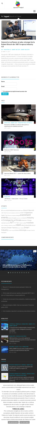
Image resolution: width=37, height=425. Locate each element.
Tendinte (33, 230)
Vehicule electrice (21, 336)
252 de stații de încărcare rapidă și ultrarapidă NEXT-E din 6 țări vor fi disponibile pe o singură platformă (21, 379)
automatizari (10, 210)
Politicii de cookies (18, 409)
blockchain (17, 210)
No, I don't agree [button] (24, 422)
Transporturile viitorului (25, 122)
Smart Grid (30, 365)
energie (18, 215)
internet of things (26, 220)
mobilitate (30, 223)
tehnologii (29, 230)
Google (14, 218)
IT (14, 223)
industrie (24, 218)
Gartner (10, 218)
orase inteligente (4, 225)
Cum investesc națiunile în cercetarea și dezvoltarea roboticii (19, 311)
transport (3, 232)
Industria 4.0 (7, 49)
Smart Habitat (13, 325)
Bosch (22, 210)
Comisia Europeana (11, 212)
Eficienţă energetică (15, 365)
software (16, 230)
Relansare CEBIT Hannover (11, 150)
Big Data (11, 346)
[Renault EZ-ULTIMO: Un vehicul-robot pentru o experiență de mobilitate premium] (18, 114)
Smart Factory (16, 49)
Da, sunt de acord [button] (13, 422)
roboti (18, 225)
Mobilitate (7, 122)
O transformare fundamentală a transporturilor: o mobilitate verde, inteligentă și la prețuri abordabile (22, 329)
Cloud (16, 346)
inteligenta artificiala (12, 220)
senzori (33, 225)
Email (2, 86)
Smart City (32, 324)
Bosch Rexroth (28, 210)
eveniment (25, 215)
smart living (11, 230)
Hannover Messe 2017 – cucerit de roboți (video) (17, 173)
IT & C (17, 223)
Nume (3, 81)
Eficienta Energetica (12, 215)
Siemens (4, 228)
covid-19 (22, 213)
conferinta (17, 212)
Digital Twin (4, 215)
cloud (5, 212)
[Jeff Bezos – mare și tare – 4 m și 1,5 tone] (18, 188)
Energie (24, 365)
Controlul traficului (15, 324)
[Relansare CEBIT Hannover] (18, 141)
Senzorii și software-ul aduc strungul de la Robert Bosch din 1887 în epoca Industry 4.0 (18, 44)
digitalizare (29, 213)
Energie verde (30, 373)
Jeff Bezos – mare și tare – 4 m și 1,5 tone (15, 198)
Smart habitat (21, 227)
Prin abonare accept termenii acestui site (15, 91)
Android (4, 210)
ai (1, 210)
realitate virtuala (12, 225)
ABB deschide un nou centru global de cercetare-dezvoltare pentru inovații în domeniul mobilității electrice (22, 339)
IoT (12, 222)
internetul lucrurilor (5, 223)
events (4, 217)
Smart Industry (25, 49)
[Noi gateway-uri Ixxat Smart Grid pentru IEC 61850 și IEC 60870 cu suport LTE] (4, 367)
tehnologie (22, 230)
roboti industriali (26, 225)
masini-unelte (23, 223)
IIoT (2, 49)
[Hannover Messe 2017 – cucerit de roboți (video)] (18, 164)
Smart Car (14, 122)
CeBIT (2, 212)
